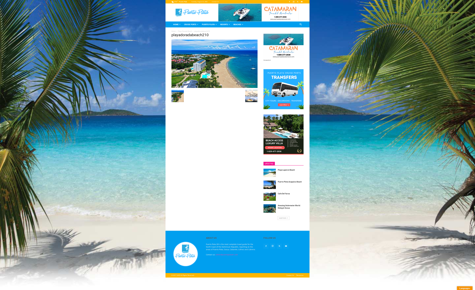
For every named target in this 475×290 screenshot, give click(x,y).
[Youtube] (302, 1)
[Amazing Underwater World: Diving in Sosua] (269, 208)
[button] (301, 24)
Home (175, 24)
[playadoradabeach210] (214, 87)
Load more (282, 218)
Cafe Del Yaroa (284, 194)
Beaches (237, 24)
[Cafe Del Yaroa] (269, 196)
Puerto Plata (208, 24)
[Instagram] (293, 1)
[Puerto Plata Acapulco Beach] (269, 185)
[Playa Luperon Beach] (269, 173)
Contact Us (215, 2)
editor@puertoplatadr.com (227, 254)
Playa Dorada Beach (185, 31)
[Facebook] (289, 1)
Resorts (224, 24)
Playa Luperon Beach (286, 170)
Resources (300, 275)
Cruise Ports (190, 24)
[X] (297, 1)
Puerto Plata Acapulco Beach (290, 182)
